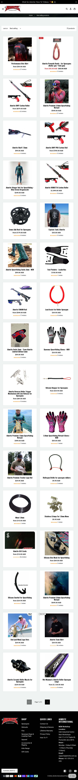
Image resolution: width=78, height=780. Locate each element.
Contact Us (44, 724)
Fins (22, 731)
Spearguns (25, 724)
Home (31, 15)
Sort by (5, 28)
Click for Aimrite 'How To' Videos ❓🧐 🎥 (39, 2)
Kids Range (25, 748)
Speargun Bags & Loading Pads (27, 735)
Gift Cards (25, 752)
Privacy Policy (45, 734)
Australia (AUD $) (9, 771)
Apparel (24, 739)
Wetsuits (24, 727)
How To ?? (43, 738)
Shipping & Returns (47, 727)
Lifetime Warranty (46, 731)
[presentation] (1, 2)
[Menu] (2, 8)
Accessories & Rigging (26, 744)
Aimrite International (59, 776)
